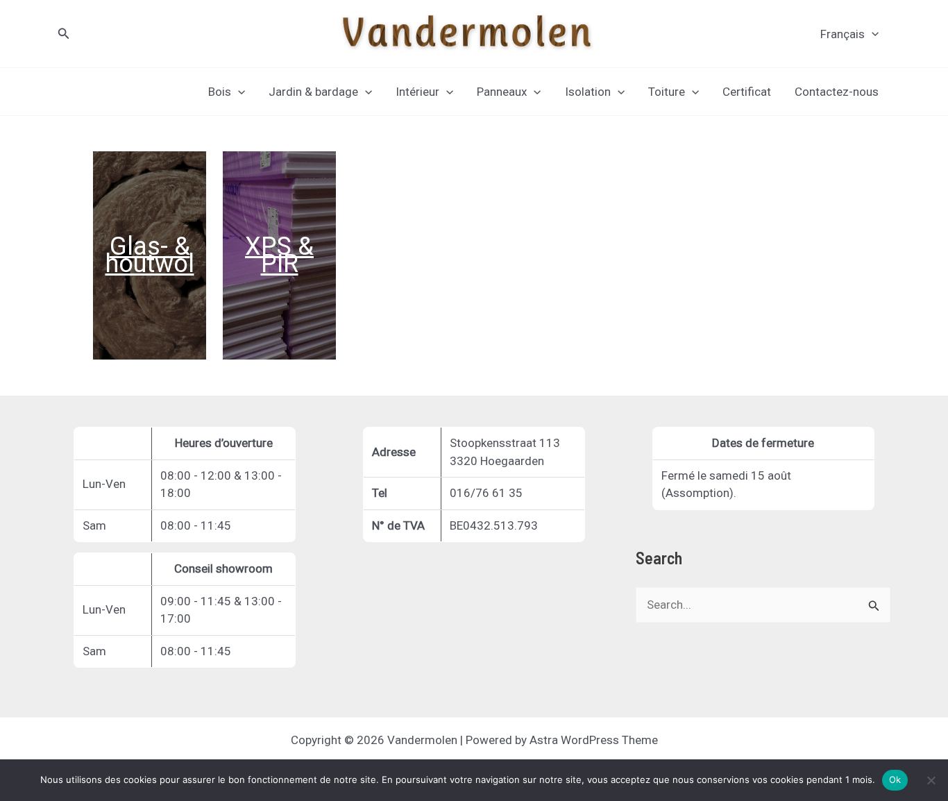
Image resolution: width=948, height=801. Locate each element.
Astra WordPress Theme (594, 740)
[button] (64, 33)
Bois (219, 92)
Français (842, 34)
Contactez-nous (837, 92)
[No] (931, 780)
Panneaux (502, 92)
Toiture (666, 92)
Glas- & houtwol (149, 255)
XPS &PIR (279, 255)
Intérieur (417, 92)
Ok (895, 779)
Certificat (746, 92)
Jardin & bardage (313, 92)
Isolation (588, 92)
